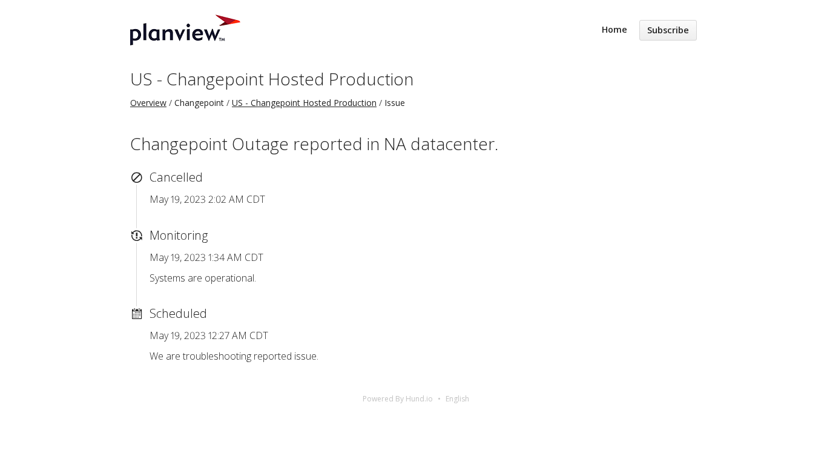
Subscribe (668, 30)
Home (614, 29)
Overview (148, 102)
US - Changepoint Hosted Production (272, 78)
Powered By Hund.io (398, 399)
